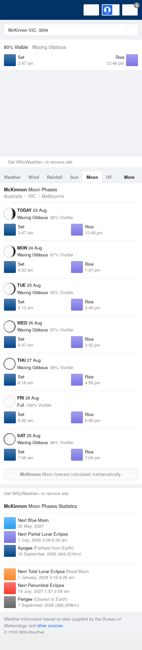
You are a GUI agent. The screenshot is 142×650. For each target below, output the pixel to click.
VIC (32, 196)
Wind (33, 177)
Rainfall (54, 177)
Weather (12, 177)
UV (109, 177)
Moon (92, 177)
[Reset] (120, 29)
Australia (13, 196)
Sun (74, 177)
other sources (50, 625)
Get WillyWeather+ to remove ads (40, 162)
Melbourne (53, 196)
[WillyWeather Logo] (15, 10)
